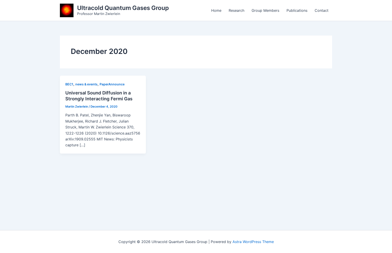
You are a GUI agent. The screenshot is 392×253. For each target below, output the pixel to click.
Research (236, 10)
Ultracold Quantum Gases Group (123, 7)
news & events (86, 84)
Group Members (265, 10)
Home (216, 10)
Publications (297, 10)
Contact (321, 10)
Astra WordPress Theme (253, 241)
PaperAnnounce (112, 84)
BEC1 (69, 84)
